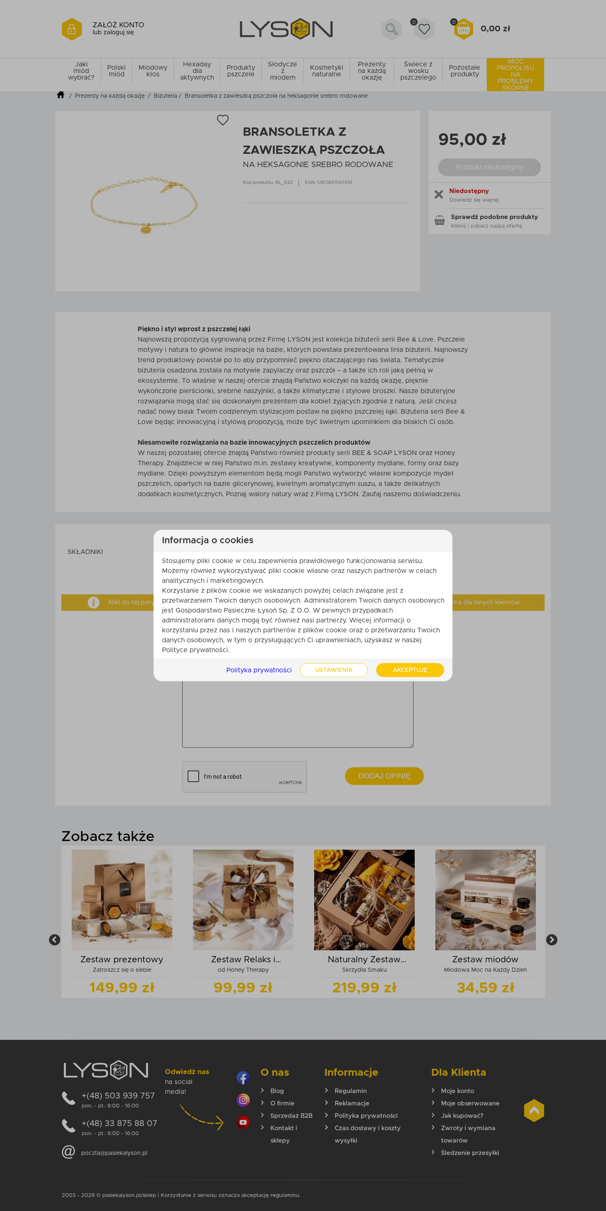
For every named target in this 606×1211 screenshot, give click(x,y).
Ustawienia (334, 670)
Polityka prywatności (259, 670)
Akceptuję (410, 670)
